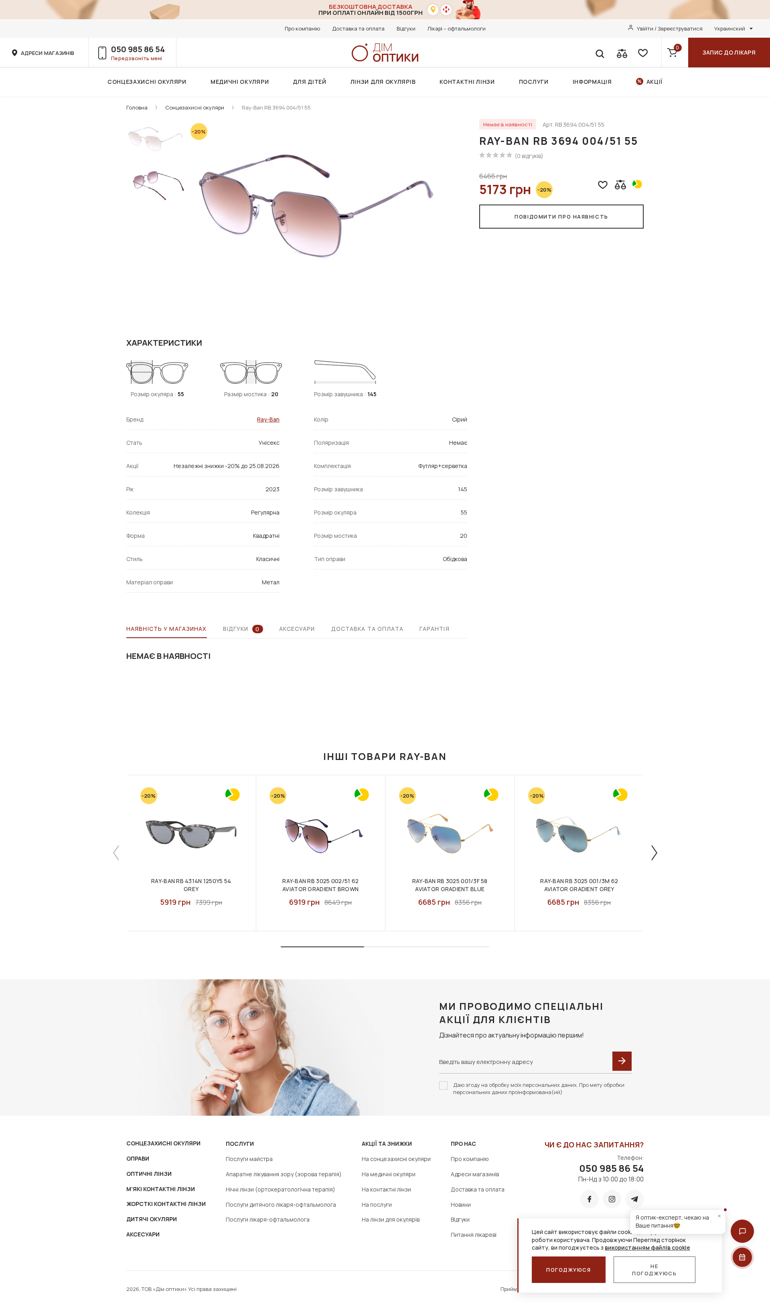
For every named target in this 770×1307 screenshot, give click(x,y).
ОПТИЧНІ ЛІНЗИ (149, 1173)
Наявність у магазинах (166, 628)
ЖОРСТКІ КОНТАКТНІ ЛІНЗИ (166, 1204)
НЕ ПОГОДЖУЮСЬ (654, 1269)
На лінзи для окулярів (390, 1219)
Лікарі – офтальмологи (457, 28)
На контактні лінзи (386, 1189)
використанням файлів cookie (647, 1247)
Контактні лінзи (467, 81)
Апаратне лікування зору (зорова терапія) (284, 1174)
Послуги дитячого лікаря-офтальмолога (281, 1204)
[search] (599, 52)
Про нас (463, 1143)
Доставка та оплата (358, 28)
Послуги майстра (249, 1159)
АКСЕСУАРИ (143, 1234)
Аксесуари (297, 628)
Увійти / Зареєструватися (670, 28)
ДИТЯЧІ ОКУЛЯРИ (151, 1219)
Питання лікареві (473, 1234)
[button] (742, 1231)
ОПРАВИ (137, 1158)
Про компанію (302, 28)
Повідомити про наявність (561, 216)
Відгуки (406, 28)
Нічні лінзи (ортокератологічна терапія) (280, 1189)
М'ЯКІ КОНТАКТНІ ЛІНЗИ (160, 1189)
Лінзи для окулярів (383, 81)
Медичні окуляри (240, 81)
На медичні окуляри (388, 1174)
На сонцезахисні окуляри (396, 1159)
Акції (654, 81)
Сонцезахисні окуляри (146, 81)
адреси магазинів (47, 53)
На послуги (377, 1204)
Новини (461, 1204)
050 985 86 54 (138, 49)
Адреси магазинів (475, 1174)
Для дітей (309, 81)
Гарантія (434, 628)
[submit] (622, 1061)
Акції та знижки (387, 1143)
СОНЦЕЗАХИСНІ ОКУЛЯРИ (163, 1143)
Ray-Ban (268, 419)
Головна (137, 107)
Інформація (592, 81)
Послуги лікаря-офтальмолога (268, 1219)
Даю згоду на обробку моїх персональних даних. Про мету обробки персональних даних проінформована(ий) (538, 1088)
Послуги (534, 81)
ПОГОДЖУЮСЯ (568, 1269)
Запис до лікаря (729, 52)
